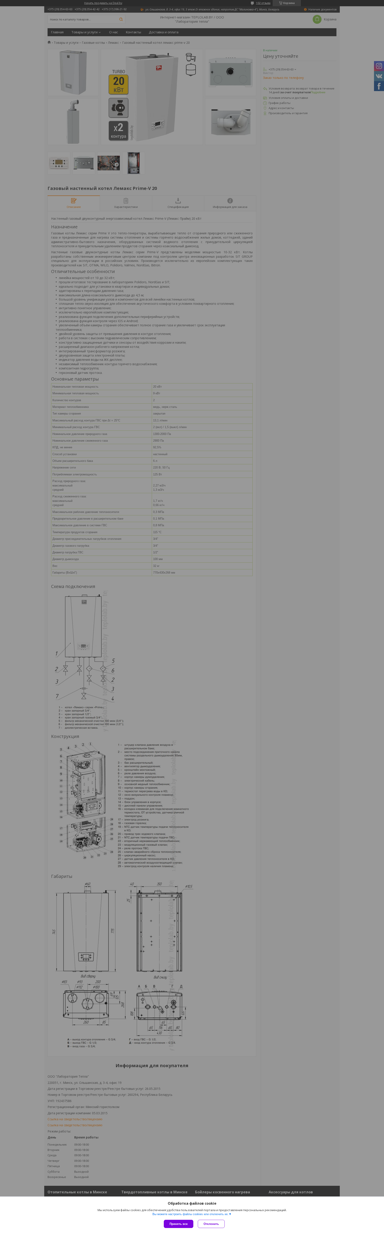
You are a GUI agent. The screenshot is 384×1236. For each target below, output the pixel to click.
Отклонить (211, 1224)
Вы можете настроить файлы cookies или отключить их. (190, 1214)
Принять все (179, 1224)
